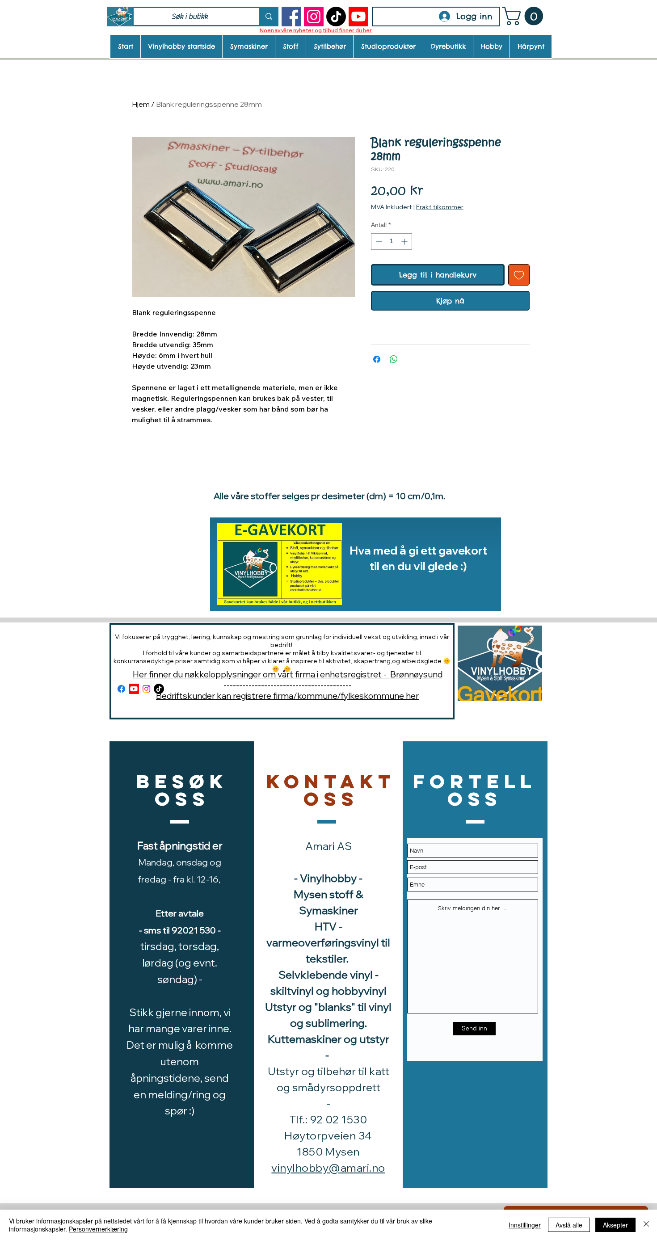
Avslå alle (569, 1224)
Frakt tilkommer (439, 207)
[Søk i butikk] (268, 16)
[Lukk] (646, 1225)
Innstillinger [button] (525, 1224)
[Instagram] (314, 16)
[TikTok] (336, 16)
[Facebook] (291, 16)
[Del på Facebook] (376, 359)
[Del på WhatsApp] (393, 359)
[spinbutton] (391, 241)
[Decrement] (377, 241)
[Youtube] (358, 16)
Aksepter (615, 1224)
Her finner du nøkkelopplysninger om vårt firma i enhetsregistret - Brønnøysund (287, 674)
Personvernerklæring (98, 1228)
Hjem (141, 104)
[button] (525, 16)
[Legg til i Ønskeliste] (519, 275)
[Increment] (405, 241)
